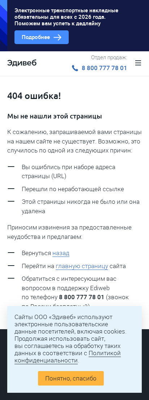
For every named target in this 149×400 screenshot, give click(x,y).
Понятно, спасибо (71, 378)
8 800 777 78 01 (104, 68)
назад (60, 253)
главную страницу (82, 266)
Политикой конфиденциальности (67, 356)
